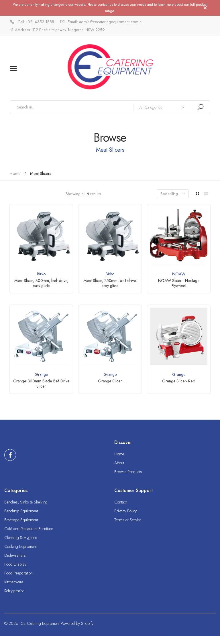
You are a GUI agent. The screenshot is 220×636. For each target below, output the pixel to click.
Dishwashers (15, 555)
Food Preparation (18, 573)
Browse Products (128, 472)
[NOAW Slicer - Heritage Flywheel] (178, 235)
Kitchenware (13, 582)
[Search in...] (200, 107)
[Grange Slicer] (109, 336)
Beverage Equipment (21, 520)
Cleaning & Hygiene (20, 537)
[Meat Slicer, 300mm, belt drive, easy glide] (41, 235)
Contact (120, 502)
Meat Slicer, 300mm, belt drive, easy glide (41, 283)
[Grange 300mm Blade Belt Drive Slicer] (41, 336)
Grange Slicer (110, 381)
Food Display (15, 564)
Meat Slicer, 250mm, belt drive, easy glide (110, 283)
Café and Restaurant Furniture (28, 529)
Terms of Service (127, 520)
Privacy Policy (125, 511)
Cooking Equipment (20, 546)
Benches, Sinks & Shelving (26, 502)
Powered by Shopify (77, 623)
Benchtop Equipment (21, 511)
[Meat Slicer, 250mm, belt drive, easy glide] (109, 235)
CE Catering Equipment (40, 623)
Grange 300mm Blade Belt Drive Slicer (41, 383)
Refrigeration (14, 591)
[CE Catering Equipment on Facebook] (10, 455)
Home (119, 454)
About (119, 463)
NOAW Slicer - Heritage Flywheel (179, 283)
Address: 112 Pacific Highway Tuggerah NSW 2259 (59, 30)
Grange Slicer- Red (178, 381)
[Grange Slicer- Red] (178, 336)
